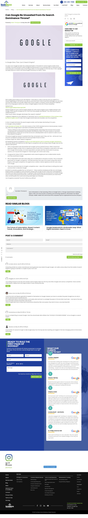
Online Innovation (35, 22)
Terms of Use (9, 497)
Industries (79, 481)
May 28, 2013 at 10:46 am (24, 293)
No (22, 363)
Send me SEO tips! (77, 254)
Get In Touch (35, 376)
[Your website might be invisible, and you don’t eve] (25, 459)
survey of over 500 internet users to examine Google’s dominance (43, 141)
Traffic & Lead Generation (51, 477)
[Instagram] (2, 252)
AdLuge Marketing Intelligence (64, 481)
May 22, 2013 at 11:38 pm (21, 327)
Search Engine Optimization (50, 482)
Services (31, 5)
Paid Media (47, 484)
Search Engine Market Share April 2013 (16, 107)
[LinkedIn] (2, 250)
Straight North (57, 192)
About (38, 5)
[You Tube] (2, 248)
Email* (9, 359)
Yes (19, 363)
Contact (85, 5)
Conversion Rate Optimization (36, 483)
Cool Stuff (64, 5)
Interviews (79, 493)
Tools (78, 486)
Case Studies (79, 479)
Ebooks (78, 491)
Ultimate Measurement (63, 479)
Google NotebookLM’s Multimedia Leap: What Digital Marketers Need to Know (63, 228)
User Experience (19, 481)
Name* (9, 355)
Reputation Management (49, 488)
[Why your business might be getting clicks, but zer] (58, 459)
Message (9, 367)
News (78, 5)
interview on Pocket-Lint (15, 126)
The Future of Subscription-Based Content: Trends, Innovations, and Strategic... (23, 228)
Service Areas (46, 5)
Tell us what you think (73, 257)
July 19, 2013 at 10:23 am (24, 264)
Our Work (56, 5)
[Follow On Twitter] (68, 19)
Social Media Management (50, 492)
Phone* (27, 355)
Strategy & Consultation (22, 477)
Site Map (8, 500)
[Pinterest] (74, 19)
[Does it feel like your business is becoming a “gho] (42, 459)
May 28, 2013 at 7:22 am (24, 312)
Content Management (49, 490)
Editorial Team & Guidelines (9, 489)
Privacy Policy (9, 495)
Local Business (47, 486)
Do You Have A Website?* (10, 364)
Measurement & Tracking (64, 477)
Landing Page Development (36, 481)
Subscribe (72, 45)
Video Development (34, 487)
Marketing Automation (49, 494)
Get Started (72, 73)
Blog (72, 5)
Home (23, 5)
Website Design (33, 479)
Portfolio (78, 477)
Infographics (79, 489)
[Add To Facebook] (2, 254)
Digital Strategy (19, 479)
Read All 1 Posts (12, 197)
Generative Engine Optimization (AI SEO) (51, 480)
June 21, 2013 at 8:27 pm (21, 278)
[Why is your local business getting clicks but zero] (74, 459)
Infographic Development (35, 485)
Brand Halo (33, 490)
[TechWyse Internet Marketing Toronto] (6, 4)
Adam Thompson (15, 22)
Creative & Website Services (37, 477)
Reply (8, 271)
